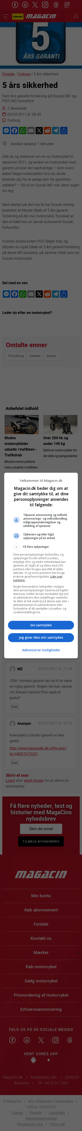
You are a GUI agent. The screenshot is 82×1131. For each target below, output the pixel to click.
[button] (41, 547)
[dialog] (41, 565)
